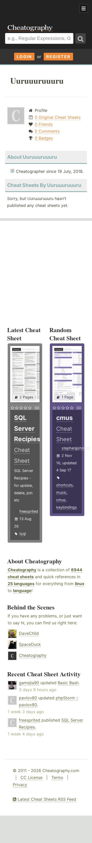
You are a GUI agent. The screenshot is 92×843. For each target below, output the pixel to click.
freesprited (28, 511)
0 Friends (44, 124)
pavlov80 (28, 697)
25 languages (21, 583)
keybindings (66, 507)
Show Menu (83, 8)
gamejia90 (29, 682)
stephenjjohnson (76, 448)
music (61, 492)
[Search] (80, 38)
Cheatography (22, 569)
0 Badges (44, 138)
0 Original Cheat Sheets (57, 117)
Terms (57, 777)
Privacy (20, 784)
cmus (61, 500)
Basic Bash (68, 682)
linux (79, 583)
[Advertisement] (41, 8)
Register (58, 56)
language (22, 590)
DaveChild (29, 633)
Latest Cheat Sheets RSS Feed (46, 799)
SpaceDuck (30, 644)
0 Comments (47, 131)
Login (24, 56)
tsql (22, 533)
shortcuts (64, 485)
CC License (31, 777)
